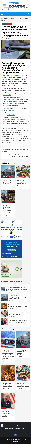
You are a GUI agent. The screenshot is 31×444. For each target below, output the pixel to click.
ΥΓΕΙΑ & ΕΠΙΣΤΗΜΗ (21, 176)
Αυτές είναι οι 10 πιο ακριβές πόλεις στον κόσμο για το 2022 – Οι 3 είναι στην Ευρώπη (15, 154)
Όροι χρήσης (15, 431)
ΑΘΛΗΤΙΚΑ (8, 285)
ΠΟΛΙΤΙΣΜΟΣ (10, 303)
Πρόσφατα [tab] (4, 281)
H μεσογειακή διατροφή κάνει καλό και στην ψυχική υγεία (23, 385)
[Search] (29, 14)
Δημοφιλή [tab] (12, 281)
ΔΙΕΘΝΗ (3, 408)
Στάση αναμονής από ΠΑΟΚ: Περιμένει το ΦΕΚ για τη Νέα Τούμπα (15, 149)
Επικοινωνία (15, 425)
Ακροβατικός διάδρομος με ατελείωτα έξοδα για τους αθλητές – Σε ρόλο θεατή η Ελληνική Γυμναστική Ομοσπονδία (17, 289)
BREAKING (4, 24)
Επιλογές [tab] (19, 281)
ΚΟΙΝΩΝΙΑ (10, 24)
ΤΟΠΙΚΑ (9, 176)
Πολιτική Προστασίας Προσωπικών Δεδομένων (14, 428)
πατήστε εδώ (7, 95)
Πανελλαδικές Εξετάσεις (10, 75)
